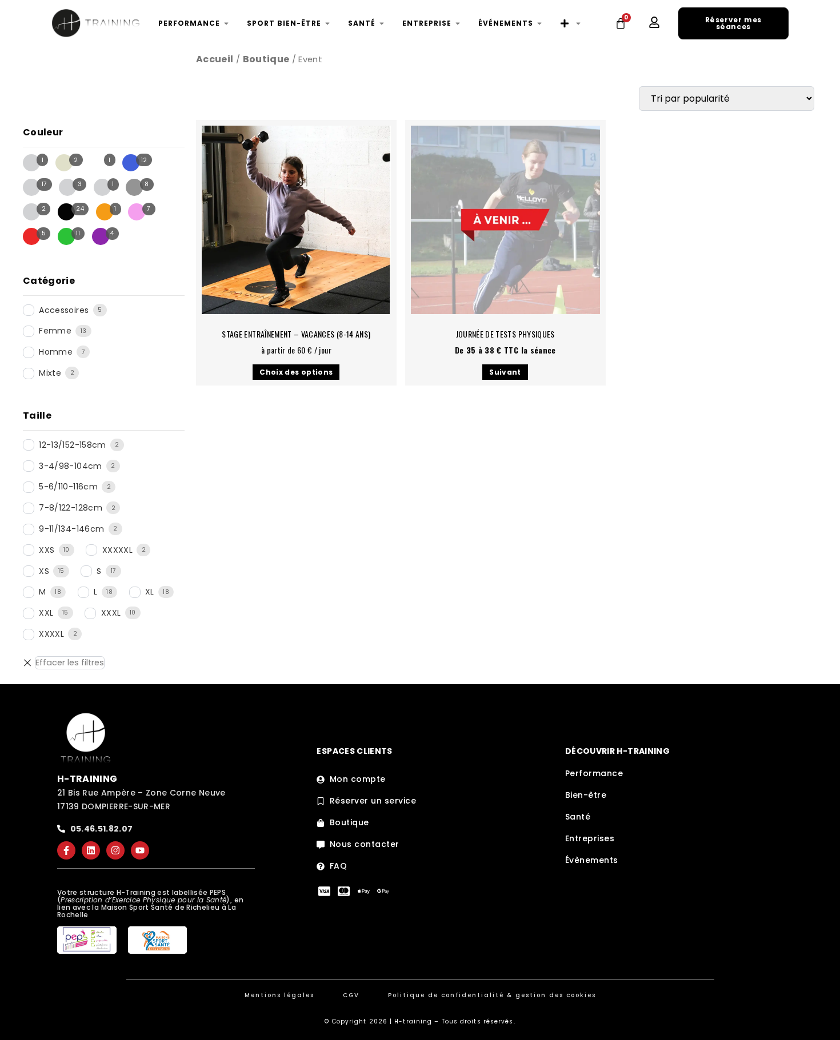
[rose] (136, 211)
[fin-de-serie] (67, 187)
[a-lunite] (31, 162)
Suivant (505, 372)
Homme (56, 352)
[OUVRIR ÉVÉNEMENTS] (539, 23)
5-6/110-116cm (68, 486)
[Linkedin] (91, 850)
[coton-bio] (31, 187)
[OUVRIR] (578, 23)
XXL (46, 613)
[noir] (66, 211)
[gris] (134, 187)
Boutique (266, 59)
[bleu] (130, 162)
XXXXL (51, 634)
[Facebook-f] (66, 850)
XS (44, 571)
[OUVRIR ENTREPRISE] (457, 23)
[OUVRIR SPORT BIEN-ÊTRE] (327, 23)
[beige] (64, 162)
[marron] (31, 211)
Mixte (50, 373)
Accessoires (64, 310)
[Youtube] (140, 850)
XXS (46, 550)
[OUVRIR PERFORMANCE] (226, 23)
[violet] (100, 236)
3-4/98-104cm (70, 466)
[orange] (104, 211)
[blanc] (98, 162)
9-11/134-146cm (71, 529)
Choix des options (296, 372)
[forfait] (102, 187)
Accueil (214, 59)
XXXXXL (117, 550)
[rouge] (31, 236)
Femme (55, 330)
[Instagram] (115, 850)
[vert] (66, 236)
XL (149, 591)
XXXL (111, 613)
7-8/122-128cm (70, 507)
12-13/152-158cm (72, 445)
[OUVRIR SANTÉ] (381, 23)
